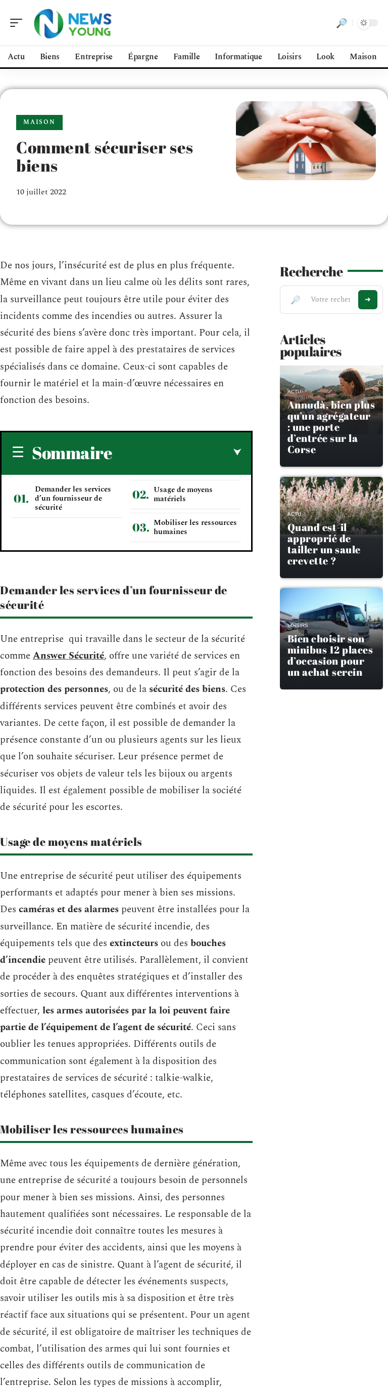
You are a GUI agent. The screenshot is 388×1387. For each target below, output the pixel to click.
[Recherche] (341, 22)
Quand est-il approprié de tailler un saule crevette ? (324, 543)
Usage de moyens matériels (183, 494)
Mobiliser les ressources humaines (195, 527)
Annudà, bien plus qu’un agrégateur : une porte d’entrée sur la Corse (331, 427)
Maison (39, 122)
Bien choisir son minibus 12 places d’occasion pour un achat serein (330, 655)
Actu (294, 391)
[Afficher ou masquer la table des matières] (176, 452)
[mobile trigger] (18, 23)
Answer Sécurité (68, 655)
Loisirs (297, 625)
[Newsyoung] (72, 23)
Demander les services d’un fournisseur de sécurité (73, 498)
